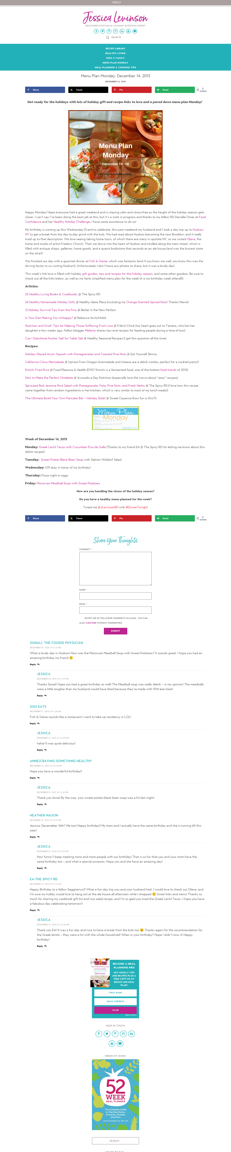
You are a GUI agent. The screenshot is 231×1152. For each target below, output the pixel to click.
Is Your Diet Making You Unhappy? (49, 318)
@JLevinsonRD (108, 507)
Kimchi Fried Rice (37, 370)
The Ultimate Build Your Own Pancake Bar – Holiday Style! (65, 398)
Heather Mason (44, 815)
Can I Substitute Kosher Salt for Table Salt (54, 338)
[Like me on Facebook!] (96, 31)
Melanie (90, 330)
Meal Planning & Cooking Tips (115, 68)
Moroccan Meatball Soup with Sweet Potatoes (68, 483)
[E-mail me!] (134, 31)
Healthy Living (115, 53)
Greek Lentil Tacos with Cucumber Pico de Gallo (72, 447)
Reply (33, 665)
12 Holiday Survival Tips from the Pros (51, 310)
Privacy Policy (131, 1015)
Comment (85, 549)
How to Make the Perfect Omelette (49, 378)
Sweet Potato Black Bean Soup (62, 459)
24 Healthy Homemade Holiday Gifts (50, 302)
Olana (191, 239)
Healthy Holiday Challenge (72, 222)
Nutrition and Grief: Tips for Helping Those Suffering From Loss (69, 326)
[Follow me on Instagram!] (115, 31)
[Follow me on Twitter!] (102, 31)
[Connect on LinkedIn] (122, 31)
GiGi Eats (38, 706)
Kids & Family (115, 58)
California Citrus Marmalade (44, 362)
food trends (168, 370)
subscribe (91, 623)
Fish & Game (98, 261)
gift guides (89, 274)
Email (83, 604)
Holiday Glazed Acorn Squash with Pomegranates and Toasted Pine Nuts (75, 354)
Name (83, 590)
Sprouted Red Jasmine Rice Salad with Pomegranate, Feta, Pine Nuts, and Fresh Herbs (85, 385)
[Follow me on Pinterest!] (109, 31)
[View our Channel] (128, 31)
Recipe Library (115, 49)
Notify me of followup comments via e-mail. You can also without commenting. (113, 620)
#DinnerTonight (137, 507)
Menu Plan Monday (115, 63)
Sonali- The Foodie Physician (56, 643)
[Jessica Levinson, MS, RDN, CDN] (115, 19)
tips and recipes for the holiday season (126, 274)
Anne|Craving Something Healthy (61, 761)
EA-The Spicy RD (44, 879)
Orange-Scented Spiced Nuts (146, 302)
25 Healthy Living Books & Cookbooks (51, 294)
